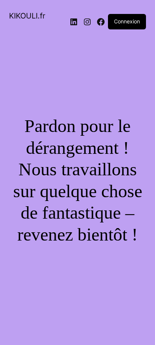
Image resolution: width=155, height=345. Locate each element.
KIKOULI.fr (27, 15)
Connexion (127, 21)
